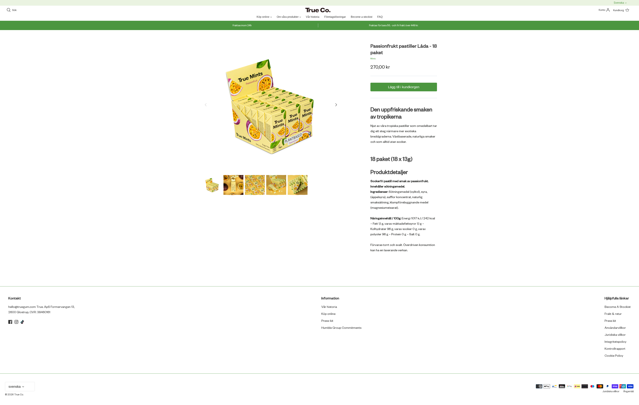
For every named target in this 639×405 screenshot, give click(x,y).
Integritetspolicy (615, 342)
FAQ (380, 16)
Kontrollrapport (615, 349)
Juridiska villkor (615, 335)
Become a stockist (361, 16)
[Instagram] (16, 322)
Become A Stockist (618, 307)
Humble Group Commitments (341, 328)
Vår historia (312, 16)
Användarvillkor (615, 328)
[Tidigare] (205, 104)
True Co (18, 394)
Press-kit (327, 321)
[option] (271, 104)
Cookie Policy (614, 356)
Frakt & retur (613, 314)
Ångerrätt (628, 391)
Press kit (610, 321)
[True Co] (317, 10)
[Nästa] (336, 104)
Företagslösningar (335, 16)
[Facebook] (10, 322)
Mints (373, 59)
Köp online (263, 16)
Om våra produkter (288, 16)
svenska (619, 2)
